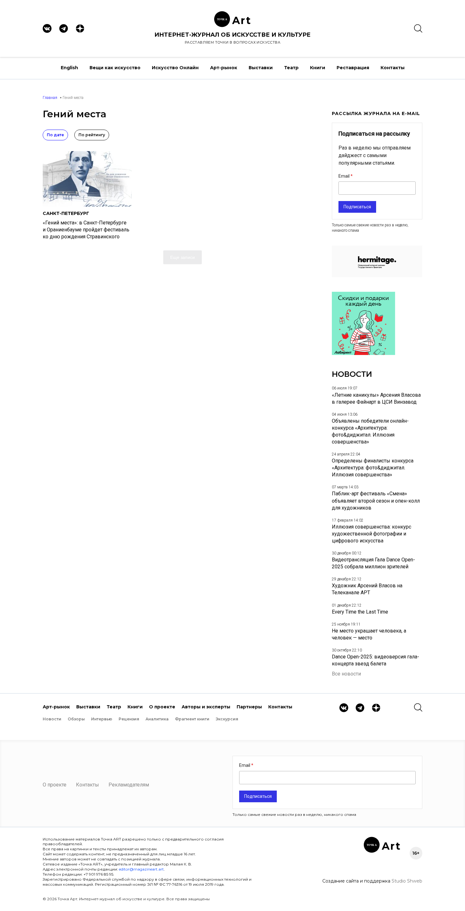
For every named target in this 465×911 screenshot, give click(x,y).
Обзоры (76, 719)
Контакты (393, 67)
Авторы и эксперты (206, 707)
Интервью (101, 719)
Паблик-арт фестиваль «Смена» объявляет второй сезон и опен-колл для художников (376, 501)
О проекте (162, 707)
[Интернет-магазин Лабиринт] (363, 353)
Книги (317, 67)
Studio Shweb (407, 881)
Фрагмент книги (192, 719)
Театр (291, 67)
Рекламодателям (128, 785)
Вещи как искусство (115, 67)
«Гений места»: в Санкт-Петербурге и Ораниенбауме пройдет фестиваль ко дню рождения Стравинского (86, 230)
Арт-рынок (223, 67)
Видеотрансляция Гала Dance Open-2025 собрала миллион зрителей (373, 563)
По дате (55, 134)
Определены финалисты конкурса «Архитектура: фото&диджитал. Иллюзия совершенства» (372, 468)
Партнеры (249, 707)
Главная (50, 97)
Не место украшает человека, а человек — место (369, 634)
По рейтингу (91, 134)
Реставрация (353, 67)
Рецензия (129, 719)
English (69, 67)
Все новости (346, 674)
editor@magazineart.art (141, 869)
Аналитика (157, 719)
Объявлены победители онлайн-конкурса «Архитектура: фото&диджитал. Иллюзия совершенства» (370, 431)
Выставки (261, 67)
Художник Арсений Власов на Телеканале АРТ (367, 589)
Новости (52, 719)
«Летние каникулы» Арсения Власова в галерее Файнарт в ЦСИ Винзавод (376, 398)
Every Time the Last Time (360, 612)
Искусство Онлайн (175, 67)
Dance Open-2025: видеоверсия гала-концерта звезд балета (375, 660)
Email (344, 176)
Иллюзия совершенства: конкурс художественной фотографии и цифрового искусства (371, 534)
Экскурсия (227, 719)
